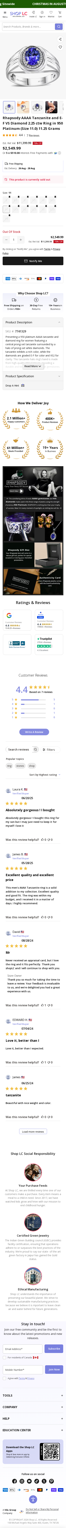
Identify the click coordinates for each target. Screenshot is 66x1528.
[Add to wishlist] (60, 47)
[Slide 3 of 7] (37, 107)
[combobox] (29, 26)
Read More (31, 366)
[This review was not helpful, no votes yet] (49, 840)
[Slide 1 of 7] (9, 107)
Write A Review (34, 732)
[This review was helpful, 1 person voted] (42, 1005)
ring (9, 765)
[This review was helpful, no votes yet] (42, 840)
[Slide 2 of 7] (23, 107)
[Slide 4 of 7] (51, 107)
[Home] (19, 14)
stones (20, 765)
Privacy (30, 1378)
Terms (22, 1378)
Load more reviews (33, 1131)
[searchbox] (19, 749)
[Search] (59, 26)
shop (32, 765)
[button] (59, 153)
